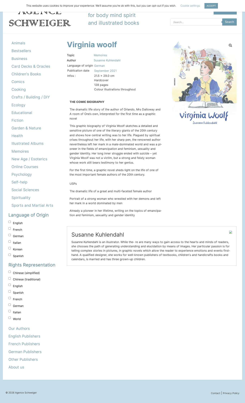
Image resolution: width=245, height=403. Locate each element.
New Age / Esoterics (29, 159)
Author (71, 60)
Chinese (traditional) (27, 279)
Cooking (18, 89)
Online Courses (24, 166)
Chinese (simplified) (26, 273)
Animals (18, 43)
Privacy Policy (231, 393)
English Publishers (24, 336)
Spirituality (20, 197)
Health (17, 135)
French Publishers (24, 344)
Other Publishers (23, 359)
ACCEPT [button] (211, 5)
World (17, 319)
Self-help (19, 182)
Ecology (18, 105)
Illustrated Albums (27, 143)
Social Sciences (25, 190)
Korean (17, 249)
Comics (18, 81)
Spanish (18, 256)
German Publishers (25, 351)
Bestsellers (21, 50)
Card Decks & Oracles (30, 66)
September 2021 (105, 70)
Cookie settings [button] (190, 5)
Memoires (20, 151)
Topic (70, 55)
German (18, 236)
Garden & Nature (26, 128)
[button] (230, 45)
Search (229, 21)
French (17, 229)
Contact (215, 393)
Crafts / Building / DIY (30, 97)
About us (16, 367)
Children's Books (26, 74)
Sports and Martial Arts (32, 205)
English (18, 223)
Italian (17, 242)
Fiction (17, 120)
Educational (21, 112)
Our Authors (19, 328)
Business (19, 58)
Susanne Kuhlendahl (107, 60)
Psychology (21, 174)
